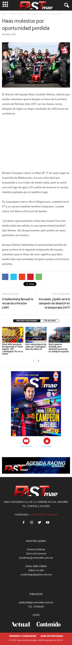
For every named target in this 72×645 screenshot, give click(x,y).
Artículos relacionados (26, 321)
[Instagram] (32, 523)
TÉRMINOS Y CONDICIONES (22, 636)
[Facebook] (24, 523)
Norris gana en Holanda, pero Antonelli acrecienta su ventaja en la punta (59, 348)
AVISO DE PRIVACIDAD (52, 636)
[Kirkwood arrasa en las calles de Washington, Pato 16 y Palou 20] (36, 335)
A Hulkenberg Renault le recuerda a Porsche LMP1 (17, 303)
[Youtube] (48, 523)
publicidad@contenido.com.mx (36, 602)
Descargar (47, 446)
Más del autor (49, 321)
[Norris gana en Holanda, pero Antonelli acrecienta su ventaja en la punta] (59, 335)
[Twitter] (40, 523)
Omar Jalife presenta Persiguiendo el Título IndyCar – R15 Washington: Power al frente (12, 349)
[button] (65, 5)
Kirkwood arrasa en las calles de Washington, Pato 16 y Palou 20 (35, 346)
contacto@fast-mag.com (43, 514)
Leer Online (26, 446)
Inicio (4, 14)
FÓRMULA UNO (16, 14)
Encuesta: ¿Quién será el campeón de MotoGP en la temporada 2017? (54, 303)
